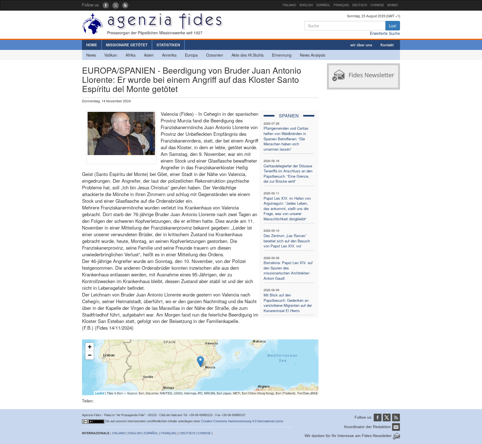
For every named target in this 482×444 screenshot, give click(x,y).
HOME (91, 44)
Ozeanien (214, 55)
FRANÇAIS (341, 5)
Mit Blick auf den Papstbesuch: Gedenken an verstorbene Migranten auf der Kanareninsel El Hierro (288, 302)
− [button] (89, 355)
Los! (392, 25)
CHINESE (377, 5)
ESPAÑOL (323, 5)
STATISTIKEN (168, 44)
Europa (191, 55)
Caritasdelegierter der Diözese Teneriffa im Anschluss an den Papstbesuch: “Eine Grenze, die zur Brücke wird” (288, 173)
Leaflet (99, 393)
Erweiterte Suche (385, 33)
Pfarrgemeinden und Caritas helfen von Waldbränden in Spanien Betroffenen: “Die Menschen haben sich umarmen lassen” (286, 138)
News (91, 55)
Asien (149, 55)
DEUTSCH (359, 5)
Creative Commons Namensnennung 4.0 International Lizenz (242, 421)
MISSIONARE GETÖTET (127, 44)
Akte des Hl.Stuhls (248, 55)
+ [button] (89, 346)
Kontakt (387, 44)
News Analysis (312, 55)
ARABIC (392, 5)
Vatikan (110, 55)
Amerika (169, 55)
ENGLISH (306, 5)
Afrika (131, 55)
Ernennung (281, 55)
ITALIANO (289, 5)
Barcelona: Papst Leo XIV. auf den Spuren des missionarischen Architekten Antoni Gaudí (288, 270)
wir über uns (361, 44)
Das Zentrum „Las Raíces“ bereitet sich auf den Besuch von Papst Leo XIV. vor (287, 240)
